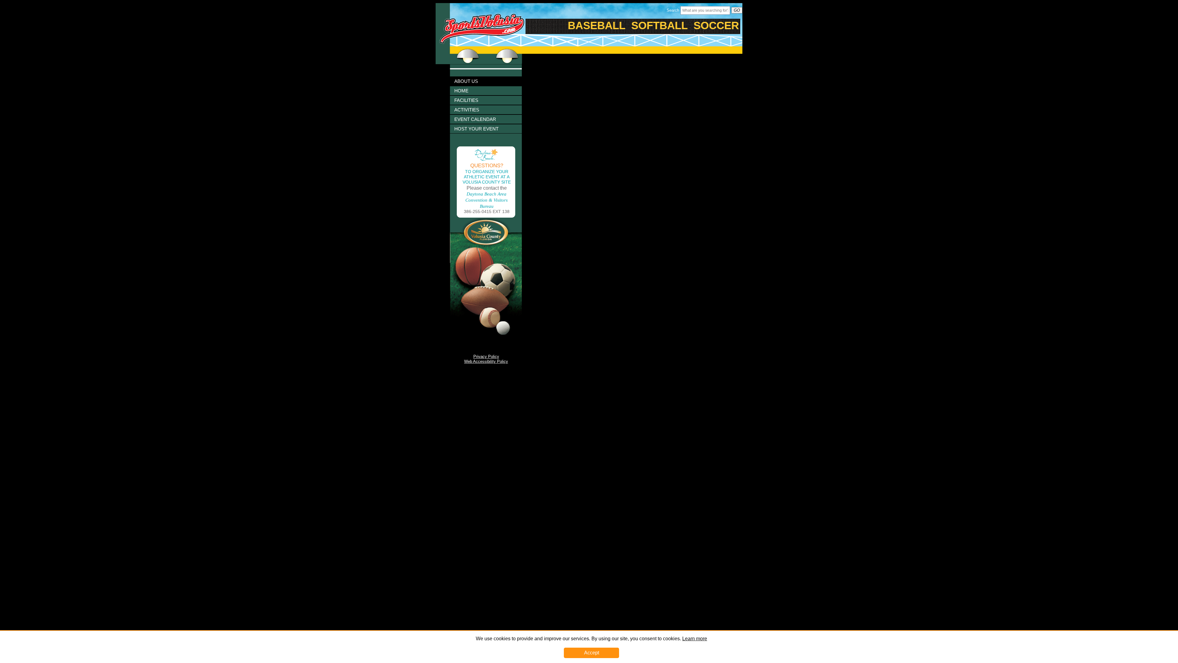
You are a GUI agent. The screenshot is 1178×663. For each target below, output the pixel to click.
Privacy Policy (486, 356)
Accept (591, 652)
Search (673, 10)
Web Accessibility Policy (486, 361)
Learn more (694, 638)
